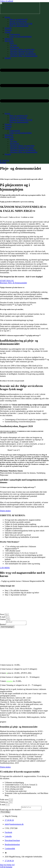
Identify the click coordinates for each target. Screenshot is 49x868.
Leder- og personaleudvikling (21, 37)
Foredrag (8, 28)
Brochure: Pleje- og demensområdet (23, 56)
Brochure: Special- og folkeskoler (23, 54)
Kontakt (8, 58)
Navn (2, 614)
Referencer (9, 39)
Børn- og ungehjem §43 (18, 19)
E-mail (2, 617)
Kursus (7, 17)
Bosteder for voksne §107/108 (21, 24)
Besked (3, 624)
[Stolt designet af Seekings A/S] (6, 853)
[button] (24, 86)
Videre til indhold (6, 1)
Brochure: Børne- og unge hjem (22, 49)
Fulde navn (4, 800)
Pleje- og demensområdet (19, 26)
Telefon (3, 619)
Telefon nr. (4, 802)
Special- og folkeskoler (18, 21)
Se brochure (14, 47)
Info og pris (9, 41)
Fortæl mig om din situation (10, 810)
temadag (9, 681)
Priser (12, 43)
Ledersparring (15, 34)
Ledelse (8, 32)
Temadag (8, 30)
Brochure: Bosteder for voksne (22, 52)
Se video (13, 45)
